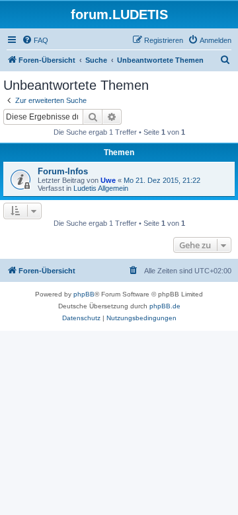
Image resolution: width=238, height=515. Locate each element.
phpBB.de (164, 306)
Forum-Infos (63, 171)
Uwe (108, 180)
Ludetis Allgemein (100, 188)
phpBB (84, 294)
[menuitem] (35, 40)
